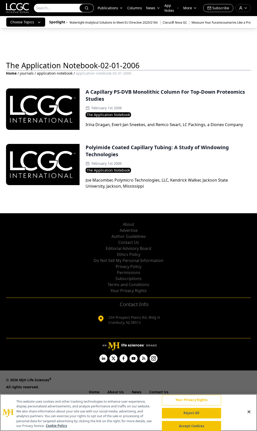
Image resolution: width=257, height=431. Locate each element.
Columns (134, 8)
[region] (128, 412)
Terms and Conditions (128, 284)
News (150, 8)
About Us (115, 392)
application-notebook (55, 73)
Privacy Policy (128, 266)
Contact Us (128, 242)
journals (27, 73)
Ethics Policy (128, 254)
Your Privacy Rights (128, 290)
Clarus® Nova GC (175, 22)
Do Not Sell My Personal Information (128, 260)
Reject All (191, 413)
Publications (108, 8)
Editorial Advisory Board (128, 248)
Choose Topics (22, 22)
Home (11, 73)
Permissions (128, 272)
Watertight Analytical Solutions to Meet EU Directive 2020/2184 (114, 22)
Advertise (129, 230)
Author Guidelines (128, 236)
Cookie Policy (56, 425)
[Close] (248, 411)
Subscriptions (128, 278)
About (128, 224)
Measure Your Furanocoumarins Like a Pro (221, 22)
